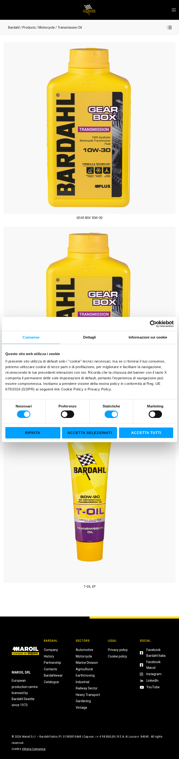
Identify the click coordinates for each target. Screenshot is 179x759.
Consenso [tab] (31, 337)
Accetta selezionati (89, 433)
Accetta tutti (146, 433)
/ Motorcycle (45, 27)
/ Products (28, 27)
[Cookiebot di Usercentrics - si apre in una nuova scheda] (153, 323)
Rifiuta (32, 433)
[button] (169, 27)
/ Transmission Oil (68, 27)
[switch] (67, 414)
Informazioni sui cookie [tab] (148, 337)
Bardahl (14, 27)
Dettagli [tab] (89, 337)
